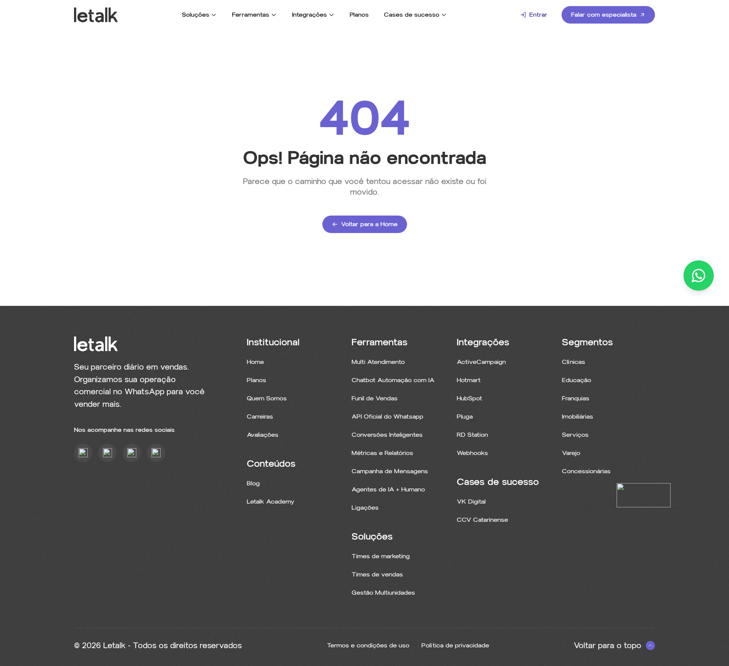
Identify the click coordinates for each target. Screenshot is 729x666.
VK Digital (471, 501)
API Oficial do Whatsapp (387, 416)
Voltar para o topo (607, 645)
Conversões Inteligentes (387, 434)
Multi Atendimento (378, 361)
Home (255, 361)
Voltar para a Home (369, 224)
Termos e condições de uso (368, 645)
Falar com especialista (603, 14)
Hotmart (469, 380)
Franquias (575, 398)
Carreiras (260, 416)
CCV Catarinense (482, 519)
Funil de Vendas (375, 398)
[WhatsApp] (698, 275)
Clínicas (573, 361)
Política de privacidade (455, 645)
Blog (253, 483)
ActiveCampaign (481, 361)
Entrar (538, 14)
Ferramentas (250, 14)
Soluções (195, 14)
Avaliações (262, 434)
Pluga (465, 416)
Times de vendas (377, 574)
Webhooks (472, 453)
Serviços (575, 434)
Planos (359, 14)
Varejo (571, 453)
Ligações (365, 507)
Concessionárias (586, 471)
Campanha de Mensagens (390, 471)
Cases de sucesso (411, 14)
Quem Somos (267, 398)
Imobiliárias (577, 416)
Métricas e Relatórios (382, 453)
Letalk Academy (271, 501)
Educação (576, 380)
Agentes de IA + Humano (388, 489)
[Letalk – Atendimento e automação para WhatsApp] (96, 15)
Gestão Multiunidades (383, 592)
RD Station (472, 434)
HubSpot (469, 398)
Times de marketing (381, 556)
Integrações (309, 14)
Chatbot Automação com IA (393, 380)
